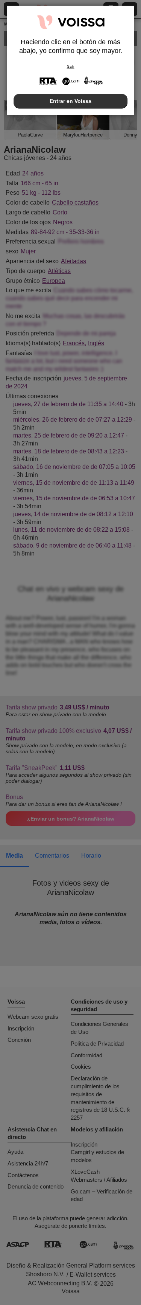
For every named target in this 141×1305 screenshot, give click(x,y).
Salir (70, 66)
